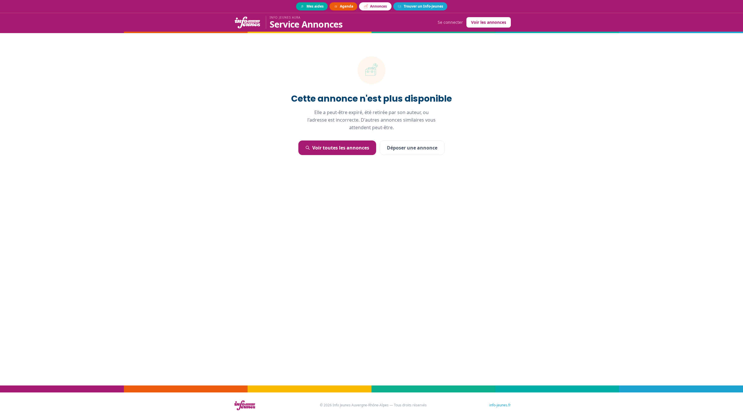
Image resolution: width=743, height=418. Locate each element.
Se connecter (450, 22)
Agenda (346, 6)
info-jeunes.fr (500, 405)
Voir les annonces (488, 22)
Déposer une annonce (412, 148)
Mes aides (315, 6)
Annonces (378, 6)
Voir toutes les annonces (340, 148)
